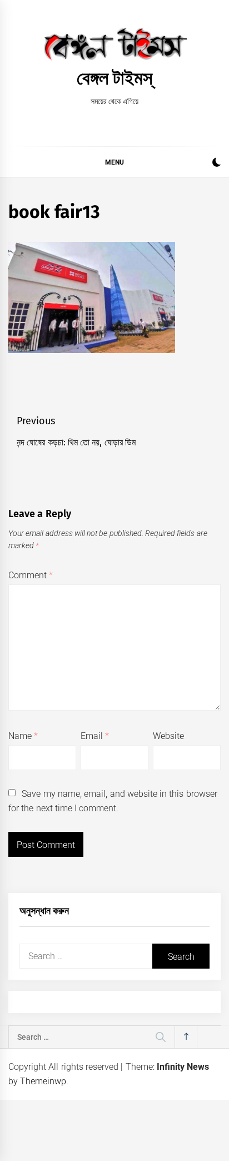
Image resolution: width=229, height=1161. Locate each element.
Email (95, 736)
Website (168, 736)
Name (23, 736)
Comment (30, 575)
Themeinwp (43, 1081)
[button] (216, 163)
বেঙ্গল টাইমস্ (114, 78)
